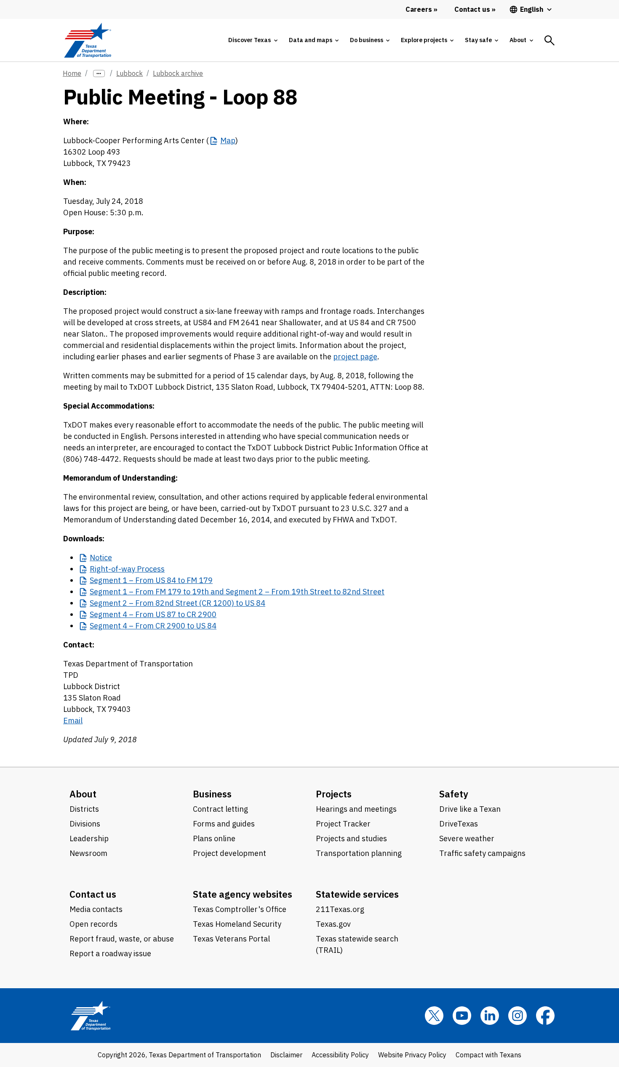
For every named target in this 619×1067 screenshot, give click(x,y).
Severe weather (466, 838)
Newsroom (88, 853)
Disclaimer (286, 1055)
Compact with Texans (488, 1055)
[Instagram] (517, 1015)
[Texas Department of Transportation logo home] (87, 40)
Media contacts (96, 909)
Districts (84, 809)
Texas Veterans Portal (231, 939)
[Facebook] (545, 1015)
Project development (229, 853)
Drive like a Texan (470, 809)
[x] (434, 1015)
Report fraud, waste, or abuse (121, 939)
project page (355, 356)
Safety (453, 794)
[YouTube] (462, 1015)
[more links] (99, 73)
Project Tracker (343, 824)
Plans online (214, 838)
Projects (334, 794)
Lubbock (129, 73)
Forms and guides (224, 824)
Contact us (92, 894)
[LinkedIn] (489, 1015)
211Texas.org (340, 909)
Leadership (89, 838)
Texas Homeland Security (237, 924)
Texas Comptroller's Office (239, 909)
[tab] (252, 40)
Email (73, 720)
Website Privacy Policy (412, 1055)
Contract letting (220, 809)
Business (212, 794)
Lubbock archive (178, 73)
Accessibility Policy (340, 1055)
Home (72, 73)
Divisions (84, 824)
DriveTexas (458, 824)
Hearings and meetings (356, 809)
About (82, 794)
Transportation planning (359, 853)
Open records (93, 924)
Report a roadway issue (110, 953)
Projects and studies (351, 838)
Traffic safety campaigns (482, 853)
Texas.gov (333, 924)
